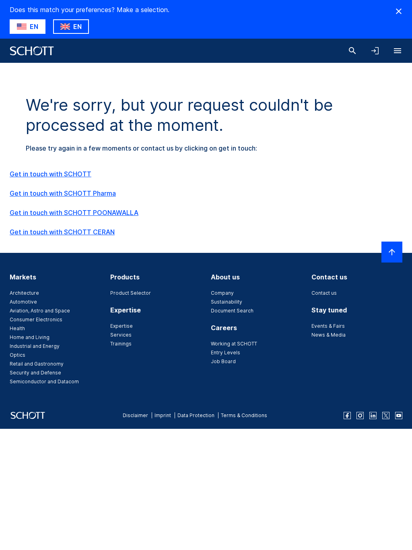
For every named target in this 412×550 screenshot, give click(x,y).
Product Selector (130, 293)
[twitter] (385, 415)
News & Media (328, 335)
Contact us (324, 293)
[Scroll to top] (391, 252)
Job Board (223, 361)
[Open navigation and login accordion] (375, 51)
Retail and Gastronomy (37, 364)
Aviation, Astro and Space (40, 311)
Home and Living (29, 337)
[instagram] (360, 415)
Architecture (24, 293)
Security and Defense (35, 373)
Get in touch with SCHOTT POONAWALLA (74, 213)
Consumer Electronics (36, 319)
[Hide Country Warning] (399, 11)
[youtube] (398, 415)
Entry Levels (225, 352)
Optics (17, 355)
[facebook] (347, 415)
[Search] (352, 51)
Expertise (121, 326)
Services (121, 335)
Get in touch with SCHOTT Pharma (63, 193)
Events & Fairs (328, 326)
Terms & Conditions (244, 415)
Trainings (121, 344)
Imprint (162, 415)
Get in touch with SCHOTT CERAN (62, 232)
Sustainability (226, 302)
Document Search (232, 311)
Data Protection (195, 415)
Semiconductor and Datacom (44, 381)
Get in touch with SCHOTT (50, 174)
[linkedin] (373, 415)
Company (222, 293)
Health (17, 328)
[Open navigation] (397, 51)
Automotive (23, 302)
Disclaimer (135, 415)
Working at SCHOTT (234, 344)
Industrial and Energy (35, 346)
